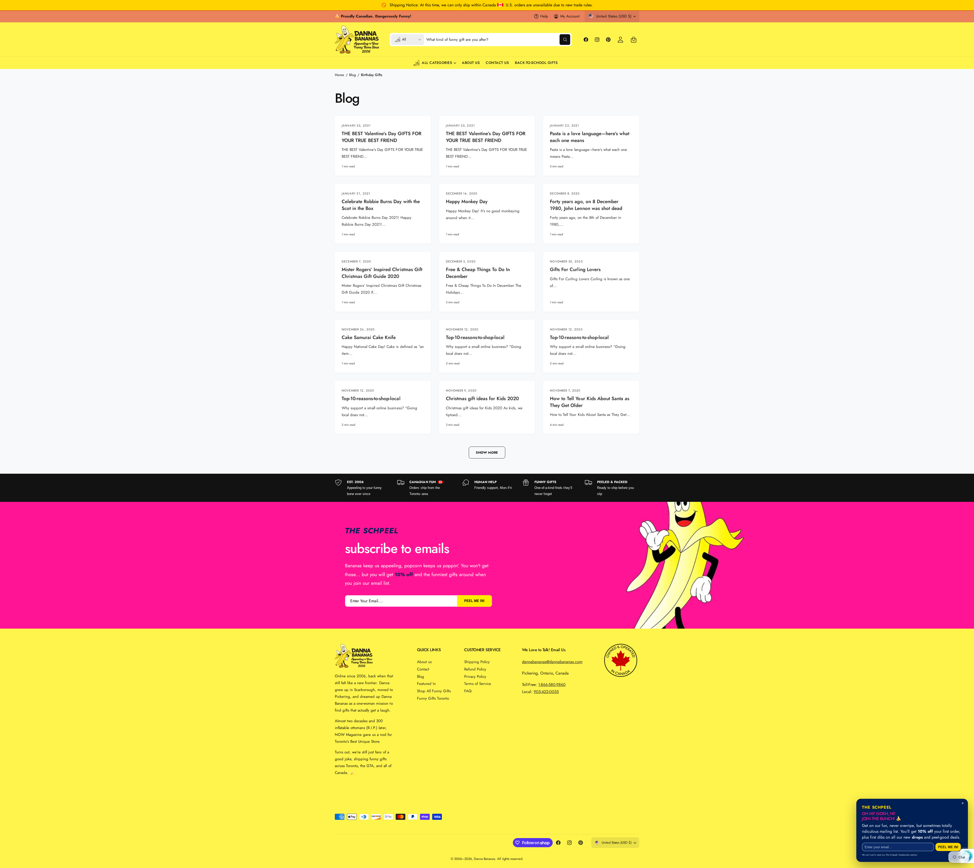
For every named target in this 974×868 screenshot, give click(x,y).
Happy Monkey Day (467, 201)
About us (424, 662)
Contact (423, 669)
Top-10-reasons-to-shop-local (475, 337)
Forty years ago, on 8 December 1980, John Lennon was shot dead (586, 205)
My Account (570, 16)
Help (544, 16)
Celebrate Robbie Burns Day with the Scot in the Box (381, 205)
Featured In (426, 683)
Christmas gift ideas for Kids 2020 (482, 398)
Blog (352, 74)
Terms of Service (477, 683)
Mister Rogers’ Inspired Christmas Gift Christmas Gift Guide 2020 (382, 273)
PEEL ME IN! (474, 601)
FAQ (468, 691)
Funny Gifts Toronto (433, 698)
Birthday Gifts (371, 74)
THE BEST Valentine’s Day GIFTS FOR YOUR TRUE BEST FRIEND (381, 137)
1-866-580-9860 (552, 684)
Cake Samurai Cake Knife (369, 337)
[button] (633, 39)
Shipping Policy (477, 662)
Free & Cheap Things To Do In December (478, 273)
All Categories (437, 62)
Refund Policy (475, 669)
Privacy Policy (475, 676)
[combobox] (498, 39)
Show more (487, 452)
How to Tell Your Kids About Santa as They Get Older (589, 402)
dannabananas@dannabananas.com (552, 662)
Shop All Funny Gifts (434, 691)
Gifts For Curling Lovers (575, 269)
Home (339, 74)
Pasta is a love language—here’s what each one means (589, 137)
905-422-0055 (546, 692)
